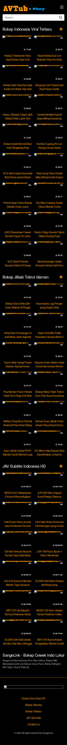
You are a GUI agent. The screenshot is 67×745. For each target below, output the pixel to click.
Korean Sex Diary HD (33, 698)
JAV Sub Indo (33, 718)
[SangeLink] (25, 8)
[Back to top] (61, 738)
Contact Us (33, 724)
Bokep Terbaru (33, 711)
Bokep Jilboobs (33, 705)
